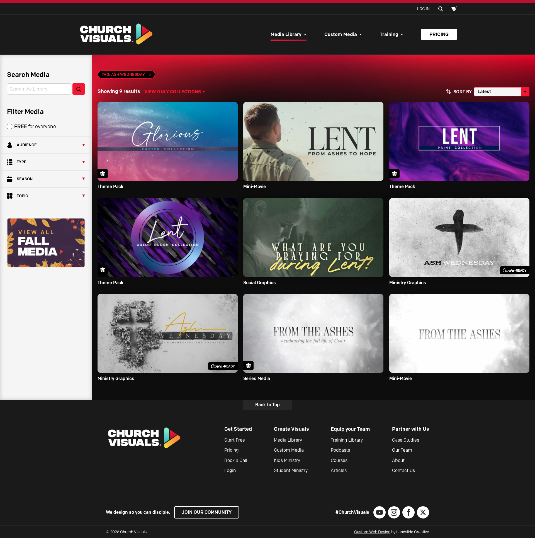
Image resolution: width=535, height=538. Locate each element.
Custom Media (340, 34)
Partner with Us (410, 429)
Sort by (462, 91)
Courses (339, 460)
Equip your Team (350, 429)
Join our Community (207, 512)
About (398, 460)
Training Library (347, 440)
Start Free (234, 440)
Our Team (402, 450)
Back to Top (267, 404)
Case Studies (405, 440)
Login (230, 470)
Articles (339, 470)
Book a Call (235, 460)
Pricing (439, 34)
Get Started (238, 429)
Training (389, 34)
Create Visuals (291, 429)
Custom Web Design (372, 532)
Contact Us (403, 470)
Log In (423, 8)
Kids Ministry (287, 460)
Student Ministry (291, 470)
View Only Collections (172, 91)
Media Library (286, 34)
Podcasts (340, 450)
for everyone (35, 126)
